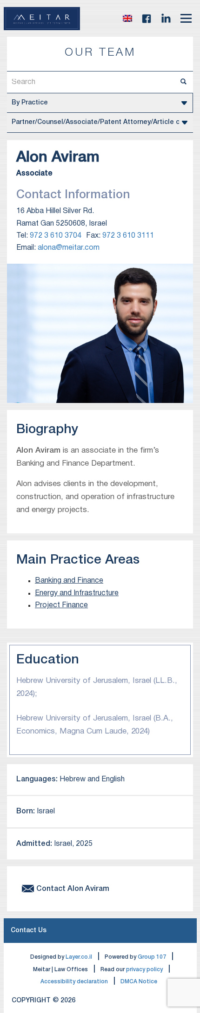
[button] (127, 19)
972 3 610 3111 (128, 236)
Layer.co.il (79, 957)
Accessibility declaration (74, 981)
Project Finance (61, 605)
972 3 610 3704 (55, 236)
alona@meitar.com (69, 248)
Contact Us (29, 931)
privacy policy (144, 969)
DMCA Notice (138, 981)
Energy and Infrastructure (77, 593)
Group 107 (152, 957)
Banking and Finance (69, 581)
